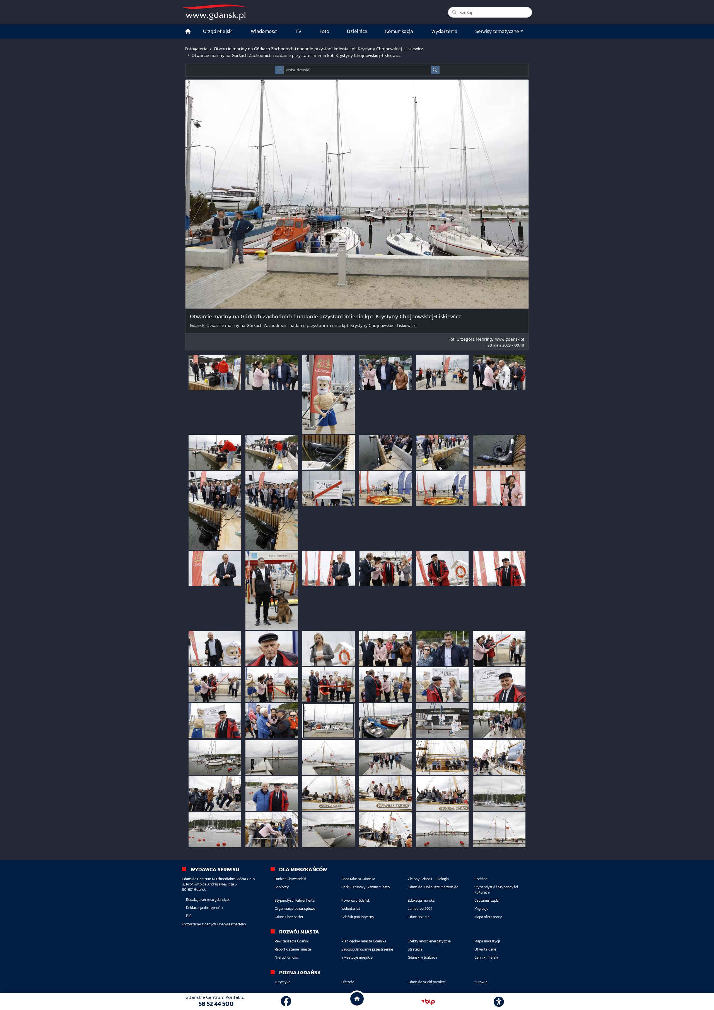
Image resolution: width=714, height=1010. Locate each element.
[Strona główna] (188, 31)
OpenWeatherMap (231, 924)
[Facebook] (286, 1001)
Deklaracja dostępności (204, 907)
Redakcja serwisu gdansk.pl (208, 899)
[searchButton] (435, 70)
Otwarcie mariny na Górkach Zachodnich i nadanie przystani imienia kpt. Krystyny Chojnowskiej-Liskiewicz (318, 48)
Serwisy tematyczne (497, 31)
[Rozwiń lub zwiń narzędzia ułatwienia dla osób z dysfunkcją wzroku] (499, 1001)
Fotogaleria (196, 48)
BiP (189, 915)
